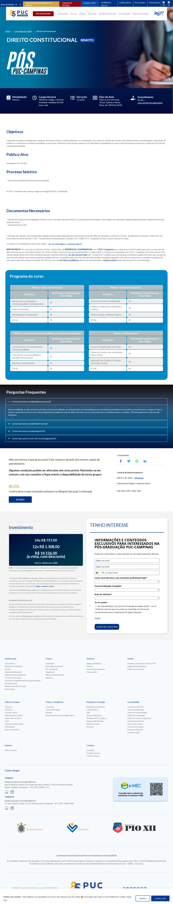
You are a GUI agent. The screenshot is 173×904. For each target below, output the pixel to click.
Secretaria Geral (11, 683)
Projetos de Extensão (135, 730)
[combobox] (99, 572)
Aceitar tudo (160, 898)
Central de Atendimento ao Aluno (39, 4)
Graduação (50, 663)
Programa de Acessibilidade (15, 675)
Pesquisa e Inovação (95, 702)
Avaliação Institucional (13, 672)
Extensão (103, 14)
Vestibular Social (133, 732)
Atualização (50, 672)
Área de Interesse (103, 594)
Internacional (154, 2)
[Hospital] (72, 832)
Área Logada (140, 2)
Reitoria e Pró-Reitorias (13, 666)
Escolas (7, 669)
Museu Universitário (135, 724)
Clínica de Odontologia (136, 715)
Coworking (50, 707)
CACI (7, 721)
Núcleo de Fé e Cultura (13, 718)
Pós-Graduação (52, 669)
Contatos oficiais (67, 4)
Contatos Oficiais (92, 756)
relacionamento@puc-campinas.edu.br (133, 483)
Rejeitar (142, 898)
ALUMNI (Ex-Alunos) (106, 3)
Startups (49, 712)
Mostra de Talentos (12, 730)
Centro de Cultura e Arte (14, 724)
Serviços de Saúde (141, 14)
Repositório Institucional (95, 707)
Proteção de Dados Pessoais (15, 686)
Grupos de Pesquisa (94, 715)
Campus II (8, 710)
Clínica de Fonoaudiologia (137, 712)
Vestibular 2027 (43, 14)
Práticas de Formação (135, 669)
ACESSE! (20, 499)
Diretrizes (90, 727)
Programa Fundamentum (137, 666)
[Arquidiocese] (21, 832)
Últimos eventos (11, 750)
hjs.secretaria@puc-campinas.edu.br (66, 244)
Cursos (74, 14)
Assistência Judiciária (135, 707)
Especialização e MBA (23, 31)
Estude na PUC (90, 3)
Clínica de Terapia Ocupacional (139, 718)
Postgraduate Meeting (94, 721)
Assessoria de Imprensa (95, 669)
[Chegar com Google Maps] (12, 792)
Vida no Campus (12, 702)
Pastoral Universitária (135, 727)
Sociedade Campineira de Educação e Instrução (23, 680)
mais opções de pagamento (150, 102)
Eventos (8, 745)
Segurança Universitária (14, 715)
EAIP (88, 712)
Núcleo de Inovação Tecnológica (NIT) (60, 715)
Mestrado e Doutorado (54, 666)
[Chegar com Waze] (7, 792)
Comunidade (125, 14)
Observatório (91, 672)
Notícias (90, 658)
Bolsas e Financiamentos (55, 675)
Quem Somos (10, 663)
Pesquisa (92, 14)
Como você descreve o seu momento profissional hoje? (121, 578)
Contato (90, 745)
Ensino (83, 14)
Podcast (89, 666)
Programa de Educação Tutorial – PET (141, 663)
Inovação (112, 14)
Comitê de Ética (92, 710)
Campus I (8, 707)
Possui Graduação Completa (108, 586)
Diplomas (49, 678)
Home (7, 31)
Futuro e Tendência (54, 702)
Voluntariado (10, 727)
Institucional (63, 14)
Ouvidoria (90, 750)
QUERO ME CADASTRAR (107, 627)
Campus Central (11, 712)
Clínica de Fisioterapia (135, 710)
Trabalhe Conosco (93, 753)
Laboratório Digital (53, 710)
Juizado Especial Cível (135, 721)
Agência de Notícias (93, 663)
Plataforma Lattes (93, 724)
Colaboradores (125, 2)
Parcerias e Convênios (13, 678)
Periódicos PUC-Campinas (96, 718)
